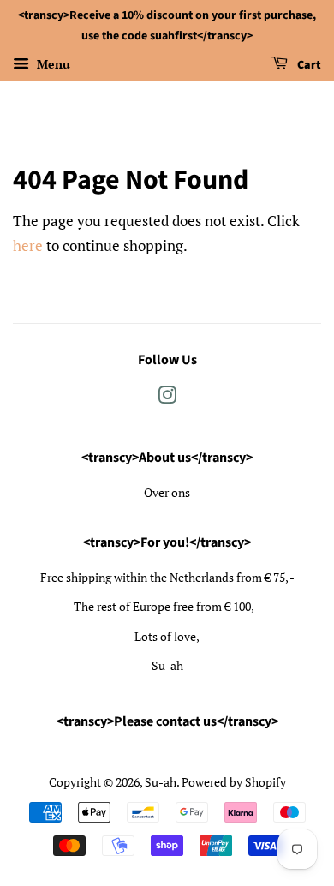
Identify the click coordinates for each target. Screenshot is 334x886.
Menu (51, 64)
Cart (308, 65)
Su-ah (160, 782)
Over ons (167, 492)
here (28, 245)
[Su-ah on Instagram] (167, 398)
